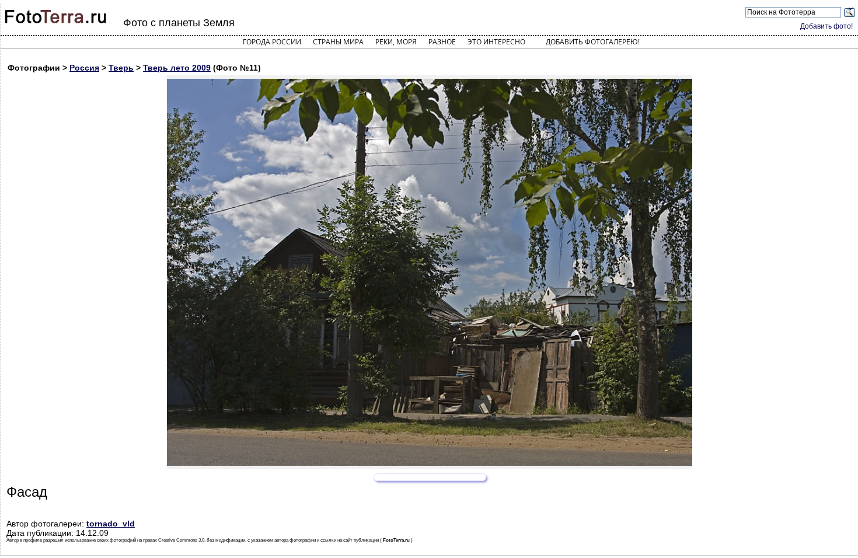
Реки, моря (396, 42)
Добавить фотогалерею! (593, 42)
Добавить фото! (826, 26)
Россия (84, 67)
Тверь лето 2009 (177, 67)
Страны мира (338, 42)
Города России (272, 42)
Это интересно (496, 42)
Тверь (121, 67)
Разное (442, 42)
